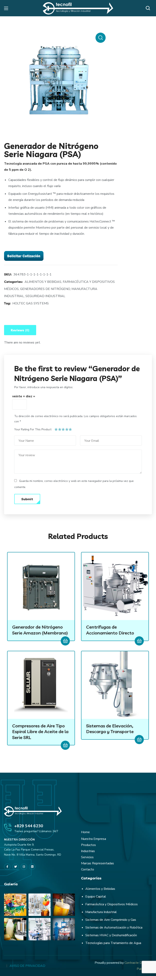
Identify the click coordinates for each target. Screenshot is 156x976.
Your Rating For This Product (32, 429)
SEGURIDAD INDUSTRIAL (45, 296)
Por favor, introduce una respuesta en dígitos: (43, 387)
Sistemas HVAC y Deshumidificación (111, 935)
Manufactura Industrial (101, 912)
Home (85, 832)
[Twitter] (15, 867)
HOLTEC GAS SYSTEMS (30, 303)
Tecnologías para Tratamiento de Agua (113, 943)
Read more (65, 641)
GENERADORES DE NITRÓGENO (45, 289)
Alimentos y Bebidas (100, 889)
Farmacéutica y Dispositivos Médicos (111, 904)
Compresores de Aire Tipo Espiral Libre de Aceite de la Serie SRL (40, 731)
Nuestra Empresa (93, 839)
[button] (149, 8)
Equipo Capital (95, 896)
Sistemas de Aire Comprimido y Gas (110, 920)
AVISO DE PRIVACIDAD (27, 966)
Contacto (87, 869)
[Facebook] (7, 867)
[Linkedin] (32, 867)
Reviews (20, 330)
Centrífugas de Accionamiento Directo (110, 630)
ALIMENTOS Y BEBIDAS (43, 282)
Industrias (88, 851)
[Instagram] (24, 867)
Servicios (87, 857)
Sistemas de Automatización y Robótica (113, 927)
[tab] (20, 330)
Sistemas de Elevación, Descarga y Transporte (110, 729)
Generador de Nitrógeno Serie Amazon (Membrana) (40, 630)
